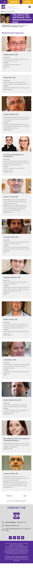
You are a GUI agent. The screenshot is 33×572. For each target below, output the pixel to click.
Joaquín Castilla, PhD (11, 114)
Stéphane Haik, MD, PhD (12, 277)
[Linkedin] (18, 537)
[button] (4, 2)
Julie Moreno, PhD (10, 360)
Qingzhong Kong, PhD (11, 54)
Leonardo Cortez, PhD (11, 237)
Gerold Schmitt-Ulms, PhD (12, 400)
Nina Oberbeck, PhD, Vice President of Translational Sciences (16, 439)
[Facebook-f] (10, 537)
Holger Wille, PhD (9, 77)
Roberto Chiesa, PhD (11, 319)
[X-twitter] (14, 537)
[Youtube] (22, 537)
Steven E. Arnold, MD (11, 197)
